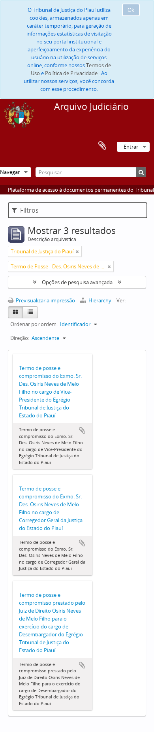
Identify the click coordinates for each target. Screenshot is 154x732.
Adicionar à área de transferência (82, 430)
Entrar (131, 146)
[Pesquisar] (141, 172)
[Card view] (15, 312)
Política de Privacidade (71, 73)
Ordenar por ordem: (34, 324)
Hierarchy (100, 300)
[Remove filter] (77, 251)
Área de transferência (102, 146)
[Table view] (30, 312)
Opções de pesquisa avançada (77, 282)
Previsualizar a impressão (45, 300)
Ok (131, 9)
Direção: (19, 337)
